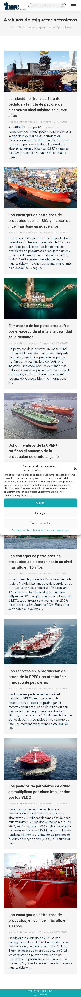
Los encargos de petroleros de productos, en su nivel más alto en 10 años (37, 920)
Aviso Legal (63, 530)
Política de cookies (21, 530)
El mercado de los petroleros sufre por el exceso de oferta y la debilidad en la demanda (40, 331)
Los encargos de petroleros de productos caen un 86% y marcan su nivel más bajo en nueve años (39, 221)
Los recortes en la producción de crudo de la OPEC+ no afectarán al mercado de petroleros (38, 677)
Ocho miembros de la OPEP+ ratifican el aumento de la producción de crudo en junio (33, 451)
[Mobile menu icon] (73, 5)
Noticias (13, 122)
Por (45, 122)
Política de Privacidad (44, 530)
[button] (75, 469)
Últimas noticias (28, 122)
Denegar (40, 513)
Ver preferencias (41, 523)
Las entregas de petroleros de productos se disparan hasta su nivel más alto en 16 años (40, 562)
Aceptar (40, 502)
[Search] (62, 5)
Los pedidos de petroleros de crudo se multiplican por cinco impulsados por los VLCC (39, 792)
